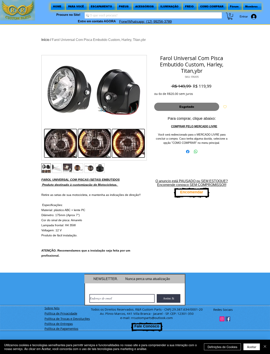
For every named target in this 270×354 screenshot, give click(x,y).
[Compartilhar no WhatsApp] (195, 151)
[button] (230, 16)
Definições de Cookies (222, 347)
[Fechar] (264, 347)
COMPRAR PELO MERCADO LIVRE (194, 126)
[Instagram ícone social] (222, 318)
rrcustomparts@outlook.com (152, 318)
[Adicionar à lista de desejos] (225, 107)
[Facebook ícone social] (227, 318)
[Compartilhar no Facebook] (187, 151)
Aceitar (251, 347)
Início (45, 40)
